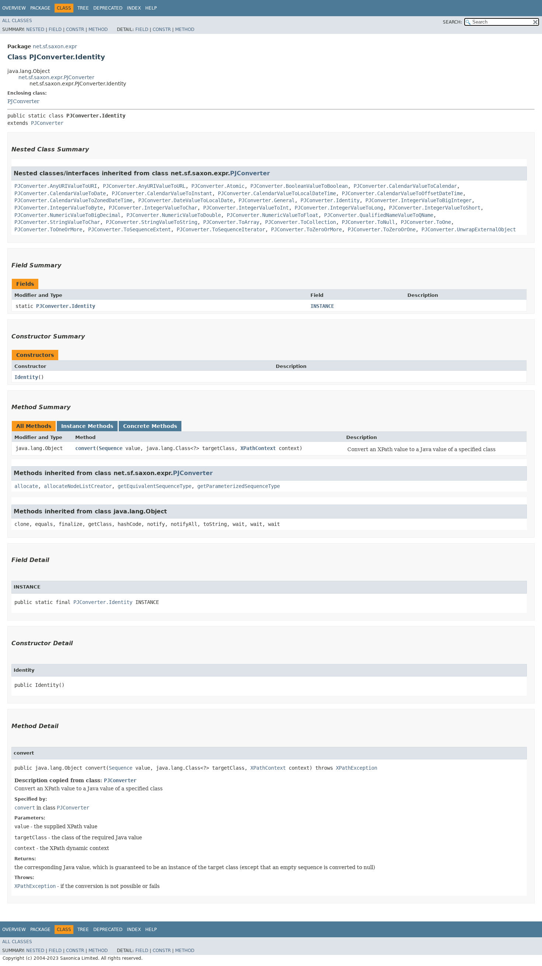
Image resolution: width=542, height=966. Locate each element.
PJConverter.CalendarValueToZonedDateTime (73, 200)
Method (98, 29)
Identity (26, 377)
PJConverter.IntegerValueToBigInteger (418, 200)
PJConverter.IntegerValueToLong (339, 208)
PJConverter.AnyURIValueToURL (144, 186)
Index (134, 8)
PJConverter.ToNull (368, 222)
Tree (83, 8)
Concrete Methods (150, 426)
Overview (14, 8)
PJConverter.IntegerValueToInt (246, 208)
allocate (26, 486)
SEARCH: (452, 22)
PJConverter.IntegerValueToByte (58, 208)
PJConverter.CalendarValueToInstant (162, 193)
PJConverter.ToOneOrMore (48, 229)
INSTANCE (322, 306)
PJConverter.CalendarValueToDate (60, 193)
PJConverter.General (267, 200)
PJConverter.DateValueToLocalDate (185, 200)
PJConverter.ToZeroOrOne (382, 229)
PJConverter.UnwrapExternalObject (468, 229)
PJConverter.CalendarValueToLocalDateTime (277, 193)
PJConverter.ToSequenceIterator (221, 229)
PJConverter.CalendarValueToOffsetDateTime (402, 193)
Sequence (110, 448)
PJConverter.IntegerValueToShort (434, 208)
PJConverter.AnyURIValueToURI (55, 186)
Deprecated (107, 8)
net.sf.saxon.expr (55, 46)
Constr (75, 29)
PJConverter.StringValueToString (151, 222)
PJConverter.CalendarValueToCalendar (405, 186)
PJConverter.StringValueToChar (57, 222)
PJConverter (23, 101)
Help (151, 8)
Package (40, 8)
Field (55, 29)
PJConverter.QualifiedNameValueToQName (378, 215)
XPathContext (258, 448)
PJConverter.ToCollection (300, 222)
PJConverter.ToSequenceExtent (129, 229)
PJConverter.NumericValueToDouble (173, 215)
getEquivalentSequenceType (154, 486)
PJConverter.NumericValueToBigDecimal (67, 215)
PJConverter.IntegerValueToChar (153, 208)
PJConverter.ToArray (231, 222)
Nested (35, 29)
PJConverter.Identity (329, 200)
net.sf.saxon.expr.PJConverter (56, 77)
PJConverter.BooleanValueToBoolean (299, 186)
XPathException (356, 768)
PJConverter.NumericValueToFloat (272, 215)
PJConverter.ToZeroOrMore (306, 229)
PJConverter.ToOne (426, 222)
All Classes (17, 20)
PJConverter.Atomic (217, 186)
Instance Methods (87, 426)
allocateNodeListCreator (78, 486)
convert (85, 448)
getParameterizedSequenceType (238, 486)
